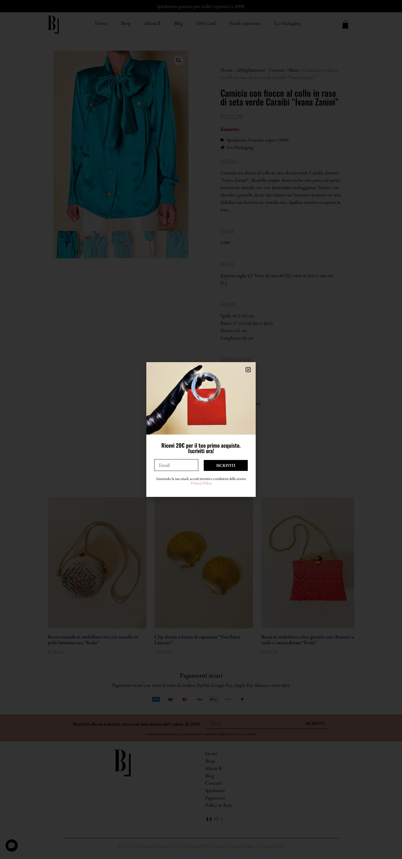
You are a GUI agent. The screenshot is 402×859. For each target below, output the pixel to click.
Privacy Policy (201, 482)
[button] (248, 370)
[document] (201, 429)
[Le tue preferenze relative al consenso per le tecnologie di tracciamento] (392, 849)
